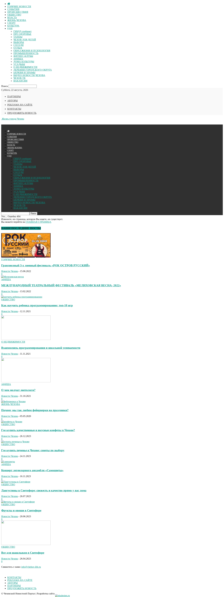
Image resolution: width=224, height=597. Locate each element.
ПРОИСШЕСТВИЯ (17, 12)
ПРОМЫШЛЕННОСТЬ (25, 53)
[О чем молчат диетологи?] (26, 381)
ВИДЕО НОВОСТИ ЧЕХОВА (29, 75)
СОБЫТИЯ (13, 9)
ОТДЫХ (17, 48)
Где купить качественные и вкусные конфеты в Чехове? (38, 430)
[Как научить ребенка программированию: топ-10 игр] (21, 297)
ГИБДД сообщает (22, 31)
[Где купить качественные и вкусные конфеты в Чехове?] (11, 421)
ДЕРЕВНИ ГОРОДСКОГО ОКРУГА (32, 70)
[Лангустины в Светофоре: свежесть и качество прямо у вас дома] (15, 481)
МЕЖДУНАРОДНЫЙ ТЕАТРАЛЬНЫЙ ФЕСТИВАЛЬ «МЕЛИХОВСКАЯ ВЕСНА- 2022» (61, 285)
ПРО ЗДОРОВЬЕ (22, 34)
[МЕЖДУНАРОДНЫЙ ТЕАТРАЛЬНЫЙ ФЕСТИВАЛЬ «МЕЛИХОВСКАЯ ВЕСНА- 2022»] (12, 276)
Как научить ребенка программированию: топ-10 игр (37, 305)
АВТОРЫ (12, 100)
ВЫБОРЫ (18, 42)
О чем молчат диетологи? (18, 390)
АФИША (18, 59)
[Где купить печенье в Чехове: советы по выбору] (15, 441)
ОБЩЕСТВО (14, 14)
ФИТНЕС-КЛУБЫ (23, 56)
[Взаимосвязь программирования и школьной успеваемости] (26, 339)
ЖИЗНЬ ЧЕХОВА (16, 20)
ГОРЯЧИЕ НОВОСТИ (19, 6)
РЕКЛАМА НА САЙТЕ (19, 104)
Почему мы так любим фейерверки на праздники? (35, 410)
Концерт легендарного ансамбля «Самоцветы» (32, 470)
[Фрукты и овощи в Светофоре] (18, 501)
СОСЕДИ (18, 45)
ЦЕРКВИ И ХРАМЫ (24, 72)
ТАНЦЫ (17, 37)
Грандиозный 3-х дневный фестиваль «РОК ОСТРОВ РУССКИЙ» (45, 265)
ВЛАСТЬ (12, 17)
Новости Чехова (9, 271)
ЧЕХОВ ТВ (19, 78)
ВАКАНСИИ (20, 80)
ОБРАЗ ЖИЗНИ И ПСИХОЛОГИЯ (31, 50)
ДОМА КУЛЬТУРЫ (23, 61)
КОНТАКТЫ (14, 109)
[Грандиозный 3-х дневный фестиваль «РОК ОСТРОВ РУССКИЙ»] (26, 256)
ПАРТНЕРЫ (14, 96)
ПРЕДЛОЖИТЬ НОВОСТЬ (21, 113)
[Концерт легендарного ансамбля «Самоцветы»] (8, 461)
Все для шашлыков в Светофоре (22, 552)
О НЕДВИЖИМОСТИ (25, 67)
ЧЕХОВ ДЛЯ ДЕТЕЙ (24, 39)
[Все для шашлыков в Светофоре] (26, 544)
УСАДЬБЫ (19, 64)
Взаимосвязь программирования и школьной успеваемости (40, 347)
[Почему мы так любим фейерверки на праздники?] (13, 401)
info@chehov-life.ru (31, 567)
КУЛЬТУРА (13, 25)
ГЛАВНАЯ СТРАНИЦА (38, 222)
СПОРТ (11, 23)
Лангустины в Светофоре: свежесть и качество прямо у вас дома (43, 490)
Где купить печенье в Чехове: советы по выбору (32, 450)
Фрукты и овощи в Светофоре (21, 510)
